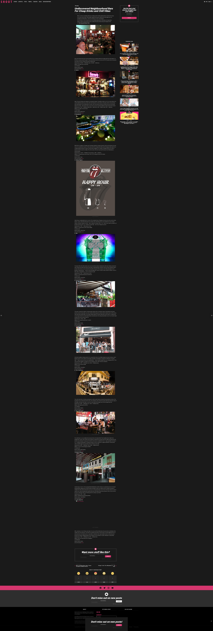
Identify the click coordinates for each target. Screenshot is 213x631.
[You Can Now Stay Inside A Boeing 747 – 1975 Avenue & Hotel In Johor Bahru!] (129, 47)
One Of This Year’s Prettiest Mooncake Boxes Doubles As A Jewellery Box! (129, 96)
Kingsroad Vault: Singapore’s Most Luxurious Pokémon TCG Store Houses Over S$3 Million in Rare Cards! (129, 82)
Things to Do (132, 65)
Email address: (92, 555)
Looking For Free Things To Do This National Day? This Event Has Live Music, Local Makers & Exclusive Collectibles (129, 68)
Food (25, 1)
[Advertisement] (129, 32)
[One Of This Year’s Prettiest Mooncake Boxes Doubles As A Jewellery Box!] (129, 89)
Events (15, 1)
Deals (40, 1)
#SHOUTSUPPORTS (47, 1)
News (125, 65)
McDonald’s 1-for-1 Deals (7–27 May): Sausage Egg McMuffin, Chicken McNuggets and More (129, 122)
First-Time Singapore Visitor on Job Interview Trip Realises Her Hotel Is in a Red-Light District (129, 109)
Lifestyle (20, 1)
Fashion (35, 1)
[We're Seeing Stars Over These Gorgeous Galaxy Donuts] (1, 315)
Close (211, 621)
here (82, 68)
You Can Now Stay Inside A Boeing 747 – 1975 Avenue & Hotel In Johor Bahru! (129, 54)
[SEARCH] (211, 2)
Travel (30, 1)
